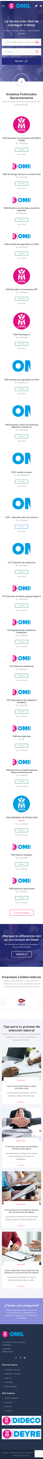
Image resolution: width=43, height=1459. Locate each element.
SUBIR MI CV (21, 954)
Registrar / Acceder (13, 1374)
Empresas (9, 1382)
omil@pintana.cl (8, 1352)
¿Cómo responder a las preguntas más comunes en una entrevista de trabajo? (21, 1271)
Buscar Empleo (11, 1386)
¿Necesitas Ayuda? (12, 1370)
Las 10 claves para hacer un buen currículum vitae (21, 1087)
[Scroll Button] (21, 81)
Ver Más (21, 1102)
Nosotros (8, 1402)
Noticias (8, 1406)
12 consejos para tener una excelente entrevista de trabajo (21, 1147)
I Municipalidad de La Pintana (20, 1453)
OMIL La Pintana (11, 1398)
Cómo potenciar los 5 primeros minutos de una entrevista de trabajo (21, 1211)
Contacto (9, 1411)
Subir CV (8, 1378)
